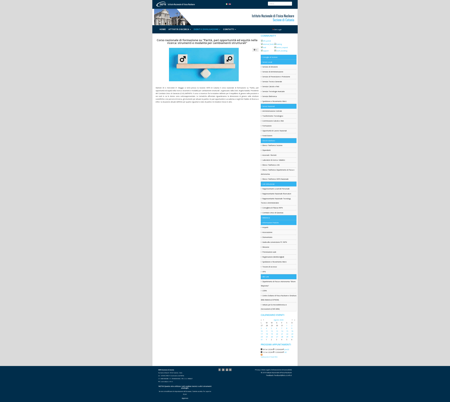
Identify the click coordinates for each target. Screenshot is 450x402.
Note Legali (266, 370)
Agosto (276, 320)
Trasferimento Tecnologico (272, 116)
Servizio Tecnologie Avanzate (273, 91)
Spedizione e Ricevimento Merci (274, 101)
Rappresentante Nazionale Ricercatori (276, 194)
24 (262, 337)
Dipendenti (266, 150)
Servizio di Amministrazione (272, 72)
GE (286, 352)
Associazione (267, 232)
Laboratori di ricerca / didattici (273, 160)
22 (287, 334)
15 (287, 331)
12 (272, 331)
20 (277, 334)
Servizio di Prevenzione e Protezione (276, 77)
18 (267, 334)
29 (287, 337)
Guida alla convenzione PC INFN (274, 242)
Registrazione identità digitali (273, 257)
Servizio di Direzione (270, 67)
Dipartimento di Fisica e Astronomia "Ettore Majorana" (278, 283)
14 (282, 331)
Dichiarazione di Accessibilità (281, 370)
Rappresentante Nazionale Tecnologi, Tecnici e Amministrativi (276, 200)
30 (292, 337)
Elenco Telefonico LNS (271, 165)
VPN (264, 272)
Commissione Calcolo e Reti (273, 121)
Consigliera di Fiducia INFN (272, 208)
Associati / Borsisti (269, 155)
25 (267, 337)
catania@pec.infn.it (167, 381)
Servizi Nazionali (268, 106)
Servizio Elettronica (269, 96)
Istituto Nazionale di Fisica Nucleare (181, 4)
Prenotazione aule (269, 252)
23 (292, 334)
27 (277, 337)
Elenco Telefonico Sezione (272, 145)
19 (272, 334)
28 (282, 337)
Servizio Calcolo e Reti (270, 86)
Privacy (257, 370)
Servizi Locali (267, 62)
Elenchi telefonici (268, 141)
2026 (281, 320)
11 (267, 331)
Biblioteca (266, 218)
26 (272, 337)
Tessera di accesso (269, 267)
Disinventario (267, 237)
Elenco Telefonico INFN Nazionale (275, 179)
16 (292, 331)
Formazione (267, 126)
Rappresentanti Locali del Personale (276, 189)
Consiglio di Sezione (270, 57)
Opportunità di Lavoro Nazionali (274, 131)
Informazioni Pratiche (270, 223)
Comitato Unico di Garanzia (272, 213)
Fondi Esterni (267, 136)
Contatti (228, 29)
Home (163, 29)
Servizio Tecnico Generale (272, 81)
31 (262, 339)
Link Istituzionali (268, 184)
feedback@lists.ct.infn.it (283, 375)
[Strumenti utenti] (255, 50)
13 (277, 331)
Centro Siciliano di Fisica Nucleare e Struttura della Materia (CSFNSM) (278, 297)
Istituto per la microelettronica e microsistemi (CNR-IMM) (274, 307)
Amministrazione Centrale (272, 111)
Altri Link (265, 277)
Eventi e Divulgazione (206, 29)
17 (262, 334)
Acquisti (265, 227)
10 (262, 331)
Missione (265, 247)
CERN (264, 291)
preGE (287, 349)
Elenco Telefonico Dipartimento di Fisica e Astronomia (277, 172)
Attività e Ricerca (179, 29)
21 (282, 334)
